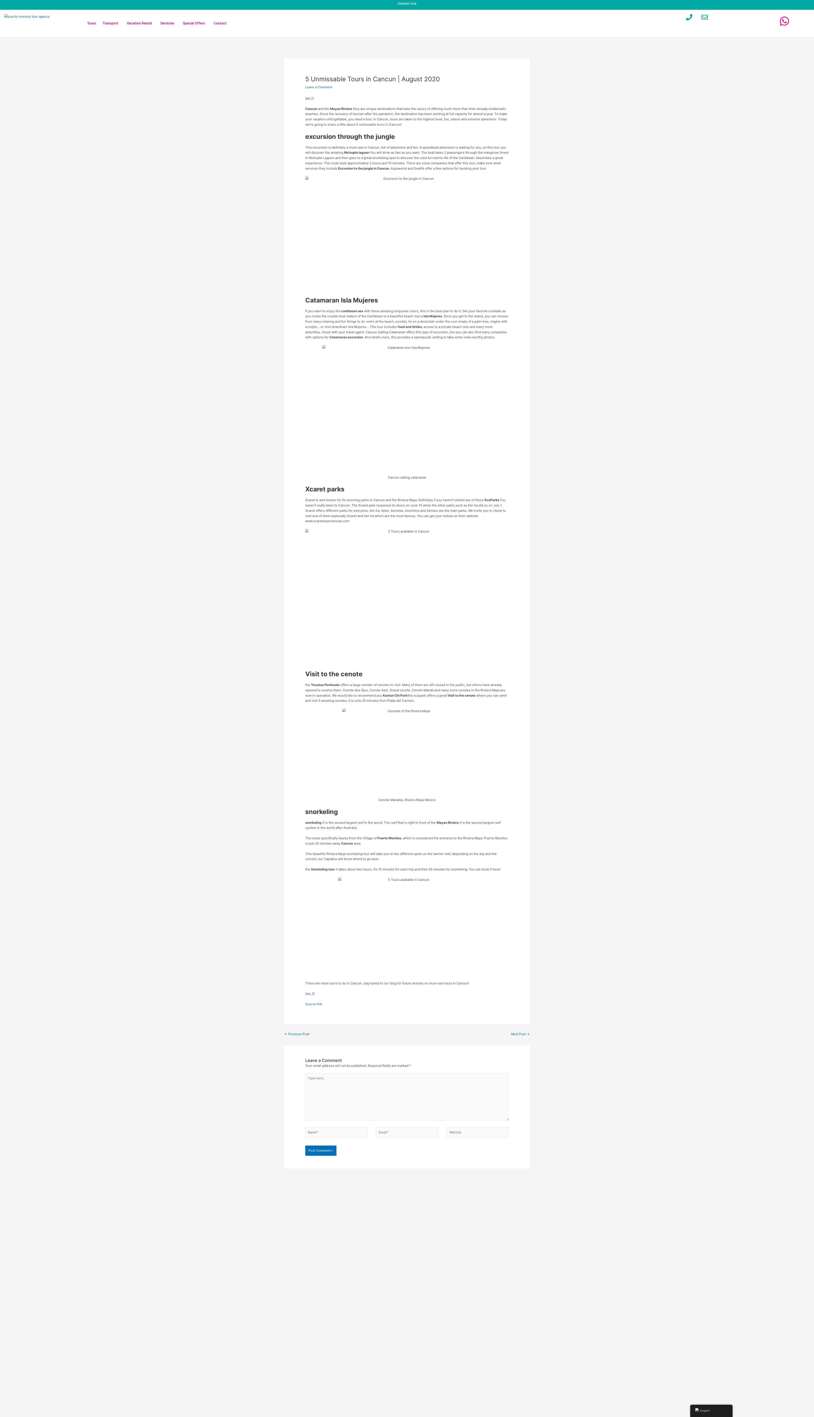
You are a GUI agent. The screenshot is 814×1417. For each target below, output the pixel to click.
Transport (110, 23)
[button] (111, 23)
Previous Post (296, 1034)
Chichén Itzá (407, 4)
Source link (313, 1004)
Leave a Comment (318, 87)
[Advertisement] (487, 1292)
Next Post (520, 1034)
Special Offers (194, 23)
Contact (220, 23)
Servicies (167, 23)
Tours (91, 23)
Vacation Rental (139, 23)
